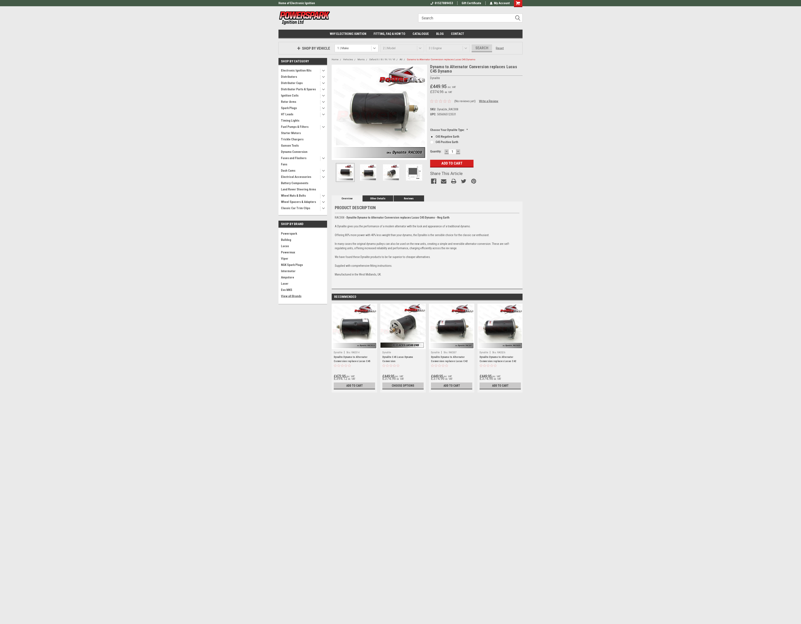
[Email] (443, 181)
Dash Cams (288, 170)
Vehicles (348, 59)
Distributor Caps (292, 83)
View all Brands (291, 296)
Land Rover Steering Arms (298, 189)
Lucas (285, 246)
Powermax (288, 252)
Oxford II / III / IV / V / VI (382, 59)
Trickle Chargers (292, 139)
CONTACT (457, 34)
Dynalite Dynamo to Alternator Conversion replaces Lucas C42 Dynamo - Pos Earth (498, 361)
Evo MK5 (286, 290)
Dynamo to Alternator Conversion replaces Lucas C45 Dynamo (441, 59)
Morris (361, 59)
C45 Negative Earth (447, 136)
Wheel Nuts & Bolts (293, 196)
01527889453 (444, 3)
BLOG (440, 34)
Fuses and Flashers (293, 158)
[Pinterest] (473, 181)
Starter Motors (291, 133)
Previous (336, 112)
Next (423, 112)
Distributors (289, 77)
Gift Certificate (471, 3)
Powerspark (289, 233)
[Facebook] (433, 181)
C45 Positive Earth (447, 142)
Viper (284, 258)
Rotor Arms (288, 102)
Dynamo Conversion (294, 152)
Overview (347, 198)
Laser (284, 284)
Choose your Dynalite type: (449, 130)
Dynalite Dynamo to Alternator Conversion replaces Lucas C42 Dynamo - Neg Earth (449, 361)
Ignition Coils (289, 95)
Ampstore (287, 277)
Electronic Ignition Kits (296, 70)
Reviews (409, 198)
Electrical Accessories (296, 177)
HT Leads (287, 114)
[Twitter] (463, 181)
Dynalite (338, 352)
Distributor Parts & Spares (298, 89)
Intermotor (288, 271)
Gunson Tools (290, 145)
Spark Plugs (289, 108)
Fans (284, 164)
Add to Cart (354, 385)
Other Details (377, 198)
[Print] (453, 181)
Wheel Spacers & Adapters (298, 202)
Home (335, 59)
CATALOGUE (421, 34)
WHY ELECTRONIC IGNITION (348, 34)
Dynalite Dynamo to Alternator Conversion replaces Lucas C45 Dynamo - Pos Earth (352, 361)
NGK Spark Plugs (292, 265)
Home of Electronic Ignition (296, 3)
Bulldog (286, 240)
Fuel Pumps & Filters (295, 127)
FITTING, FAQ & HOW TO (389, 34)
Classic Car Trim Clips (295, 208)
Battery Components (294, 183)
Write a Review (488, 101)
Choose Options (403, 385)
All (401, 59)
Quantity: (435, 151)
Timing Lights (290, 120)
